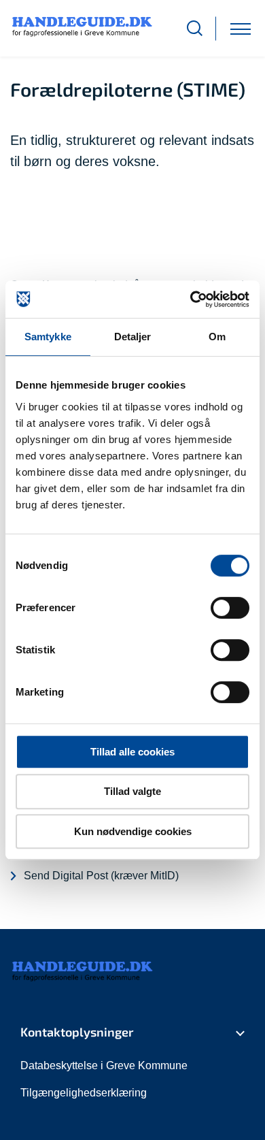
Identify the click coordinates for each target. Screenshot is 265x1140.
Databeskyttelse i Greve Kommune (104, 1065)
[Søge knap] (194, 28)
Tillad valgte (132, 791)
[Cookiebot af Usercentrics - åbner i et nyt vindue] (190, 299)
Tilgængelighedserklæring (83, 1092)
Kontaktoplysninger (76, 1031)
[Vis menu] (240, 28)
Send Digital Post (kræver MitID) (101, 875)
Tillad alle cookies (132, 752)
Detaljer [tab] (133, 336)
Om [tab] (217, 336)
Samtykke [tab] (47, 336)
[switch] (230, 608)
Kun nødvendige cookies (133, 831)
